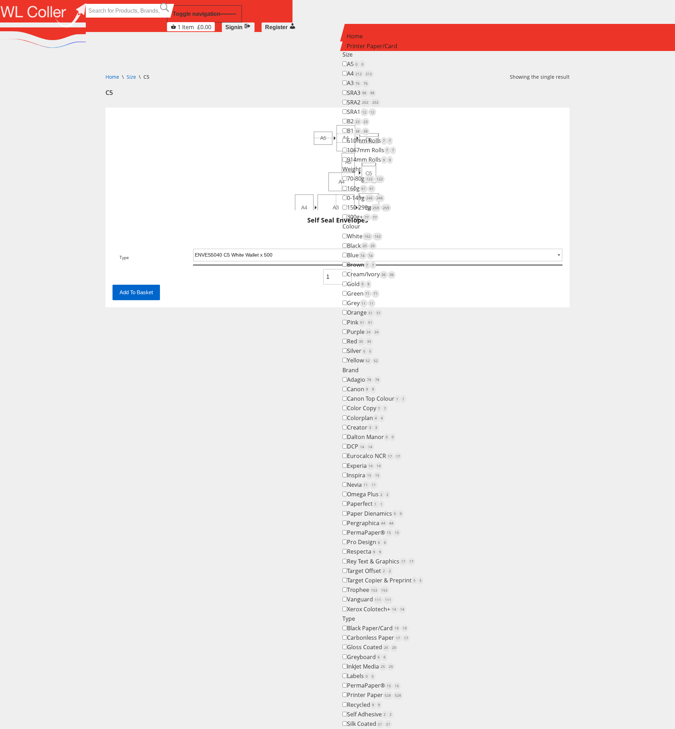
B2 (357, 121)
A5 (355, 64)
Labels (360, 676)
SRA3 (360, 93)
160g (360, 188)
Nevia (361, 485)
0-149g (365, 198)
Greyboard (366, 657)
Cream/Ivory (370, 274)
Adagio (363, 379)
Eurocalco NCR (373, 456)
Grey (360, 303)
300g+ (362, 217)
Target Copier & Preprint (384, 580)
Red (359, 341)
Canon (360, 389)
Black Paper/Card (377, 628)
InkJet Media (370, 666)
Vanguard (369, 599)
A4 (359, 73)
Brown (360, 265)
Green (362, 293)
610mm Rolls (369, 140)
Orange (364, 312)
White (364, 236)
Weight (351, 169)
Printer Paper (374, 695)
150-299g (368, 207)
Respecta (364, 551)
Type (348, 618)
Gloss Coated (371, 647)
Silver (359, 351)
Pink (359, 322)
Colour (351, 226)
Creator (362, 427)
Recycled (363, 705)
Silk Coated (368, 724)
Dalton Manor (370, 437)
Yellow (362, 360)
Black (361, 246)
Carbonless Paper (377, 637)
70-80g (365, 178)
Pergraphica (370, 523)
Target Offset (369, 571)
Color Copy (366, 408)
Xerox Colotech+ (375, 609)
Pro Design (366, 542)
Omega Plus (367, 494)
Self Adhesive (369, 714)
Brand (350, 370)
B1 (357, 131)
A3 (357, 83)
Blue (360, 255)
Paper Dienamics (374, 513)
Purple (363, 332)
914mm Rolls (369, 159)
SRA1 (360, 112)
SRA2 (363, 102)
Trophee (367, 590)
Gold (358, 284)
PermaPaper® (373, 532)
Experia (364, 466)
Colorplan (365, 418)
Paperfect (364, 504)
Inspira (363, 475)
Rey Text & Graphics (380, 561)
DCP (359, 446)
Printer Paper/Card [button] (372, 46)
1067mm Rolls (370, 150)
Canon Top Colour (375, 398)
